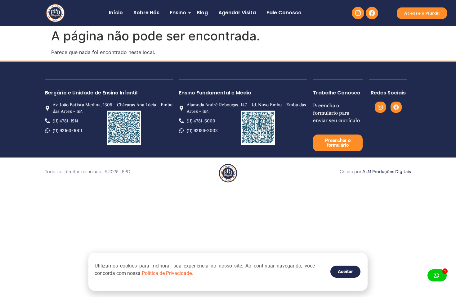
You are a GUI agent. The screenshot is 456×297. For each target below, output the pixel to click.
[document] (228, 148)
